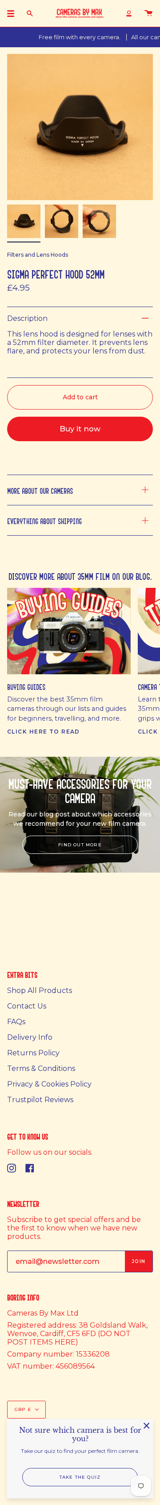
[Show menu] (13, 13)
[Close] (146, 1425)
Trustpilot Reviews (40, 1099)
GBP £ (23, 1409)
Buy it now (80, 428)
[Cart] (148, 13)
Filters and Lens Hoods (37, 254)
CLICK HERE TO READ (43, 731)
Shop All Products (39, 990)
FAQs (16, 1021)
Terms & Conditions (41, 1068)
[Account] (128, 13)
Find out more (80, 845)
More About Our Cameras (40, 490)
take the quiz (80, 1477)
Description (27, 318)
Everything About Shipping (44, 520)
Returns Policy (33, 1053)
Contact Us (26, 1006)
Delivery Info (29, 1037)
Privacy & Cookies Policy (49, 1084)
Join (138, 1261)
